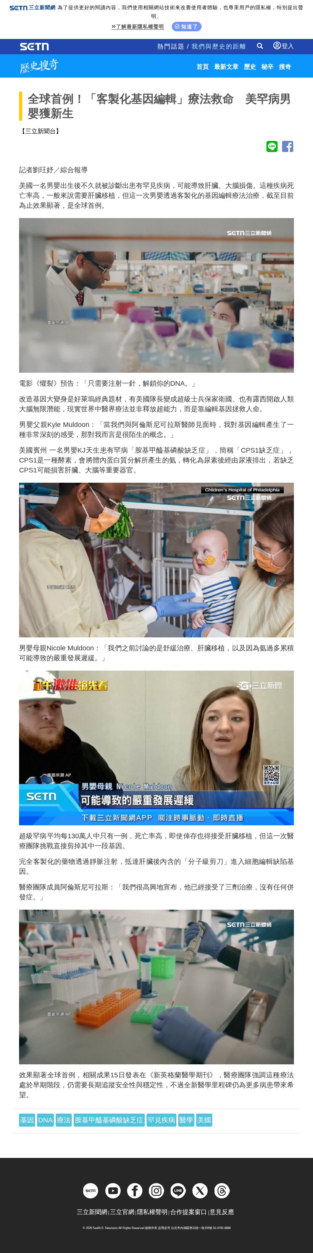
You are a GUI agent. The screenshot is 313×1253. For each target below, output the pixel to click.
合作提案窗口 (188, 1212)
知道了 (189, 26)
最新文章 (226, 66)
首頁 (203, 66)
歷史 (250, 66)
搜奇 (285, 66)
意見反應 (222, 1212)
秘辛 (267, 66)
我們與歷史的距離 (219, 46)
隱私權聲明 (152, 1212)
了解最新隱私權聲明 (140, 26)
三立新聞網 (92, 1212)
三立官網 (122, 1212)
